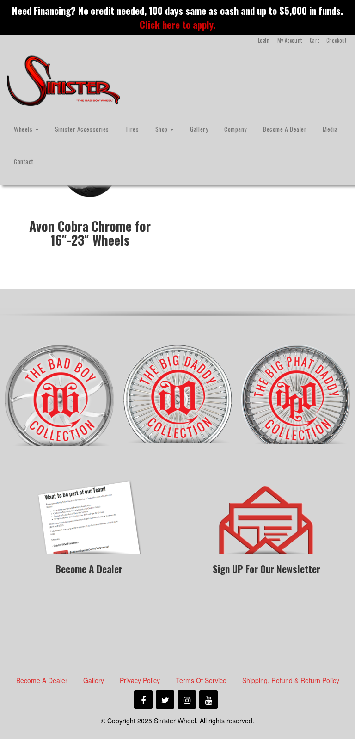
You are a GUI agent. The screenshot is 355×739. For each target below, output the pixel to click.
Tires (132, 129)
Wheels (24, 129)
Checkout (336, 40)
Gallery (199, 129)
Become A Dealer (284, 129)
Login (264, 40)
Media (330, 129)
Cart (314, 40)
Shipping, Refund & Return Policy (290, 680)
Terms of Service (201, 680)
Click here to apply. (177, 24)
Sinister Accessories (82, 129)
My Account (289, 40)
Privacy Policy (140, 680)
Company (235, 129)
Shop (162, 129)
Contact (24, 161)
